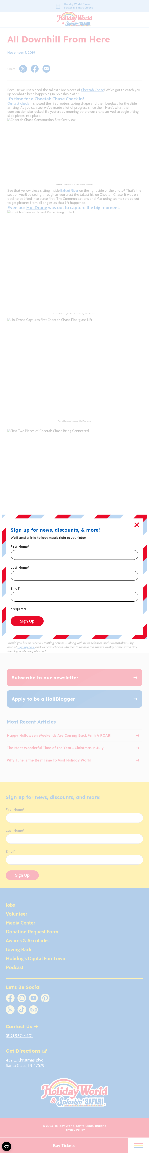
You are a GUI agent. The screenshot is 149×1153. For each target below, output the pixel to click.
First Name (20, 546)
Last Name (20, 567)
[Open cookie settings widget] (6, 1146)
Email (15, 588)
